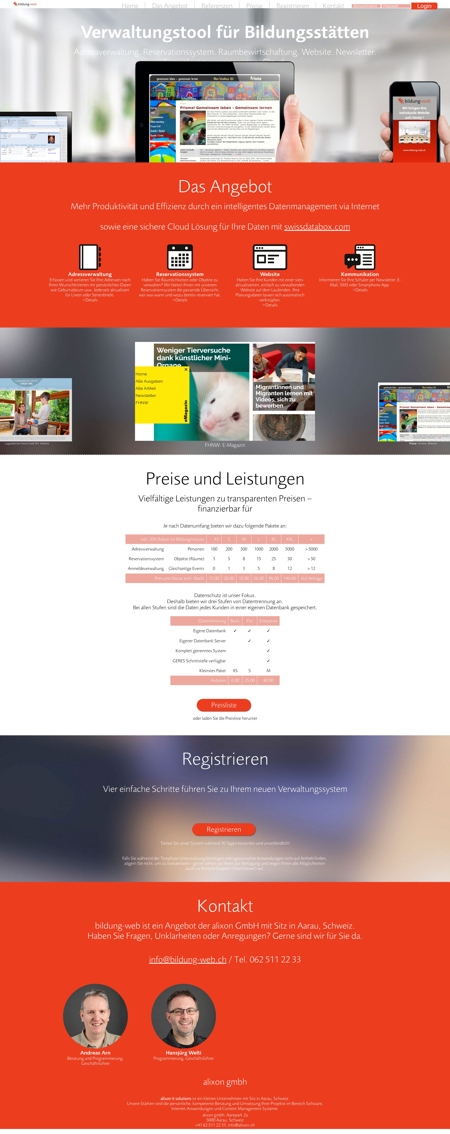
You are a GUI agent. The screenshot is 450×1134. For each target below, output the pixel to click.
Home (130, 6)
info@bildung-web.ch (188, 959)
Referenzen (216, 6)
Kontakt (333, 6)
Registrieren (292, 6)
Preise (254, 6)
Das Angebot (170, 6)
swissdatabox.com (317, 227)
